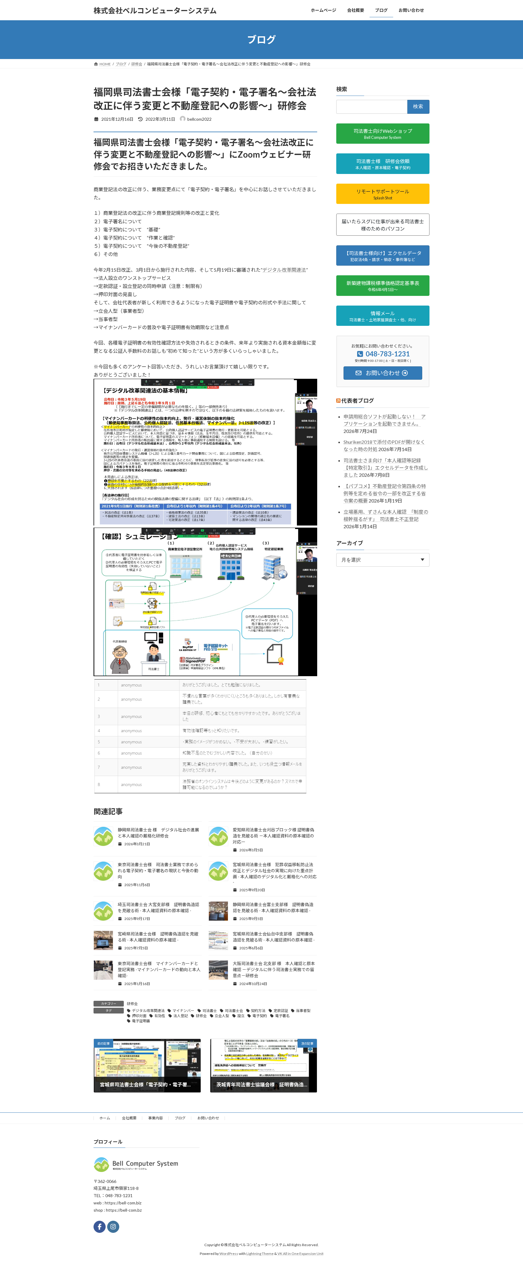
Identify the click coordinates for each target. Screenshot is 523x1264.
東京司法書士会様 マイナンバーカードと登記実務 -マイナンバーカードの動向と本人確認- (159, 969)
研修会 (132, 1003)
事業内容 (155, 1118)
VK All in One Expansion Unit (301, 1253)
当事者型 (303, 1010)
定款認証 (281, 1010)
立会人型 (222, 1015)
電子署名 (282, 1015)
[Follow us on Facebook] (100, 1227)
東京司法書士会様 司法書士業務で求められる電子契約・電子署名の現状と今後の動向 (158, 870)
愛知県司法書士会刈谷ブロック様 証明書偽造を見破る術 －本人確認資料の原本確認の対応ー (273, 835)
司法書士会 (234, 1010)
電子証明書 (141, 1021)
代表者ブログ (357, 401)
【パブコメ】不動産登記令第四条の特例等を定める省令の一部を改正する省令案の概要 (385, 493)
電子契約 (259, 1015)
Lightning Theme (260, 1253)
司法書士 (209, 1010)
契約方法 (258, 1010)
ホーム (104, 1118)
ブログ (180, 1118)
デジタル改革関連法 (284, 270)
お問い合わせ (208, 1118)
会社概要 (129, 1118)
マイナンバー (183, 1010)
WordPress (228, 1253)
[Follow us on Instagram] (113, 1227)
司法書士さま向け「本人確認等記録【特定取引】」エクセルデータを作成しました (386, 467)
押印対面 (139, 1015)
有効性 (159, 1015)
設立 (241, 1015)
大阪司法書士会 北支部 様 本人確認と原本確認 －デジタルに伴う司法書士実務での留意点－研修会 (274, 969)
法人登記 (180, 1015)
